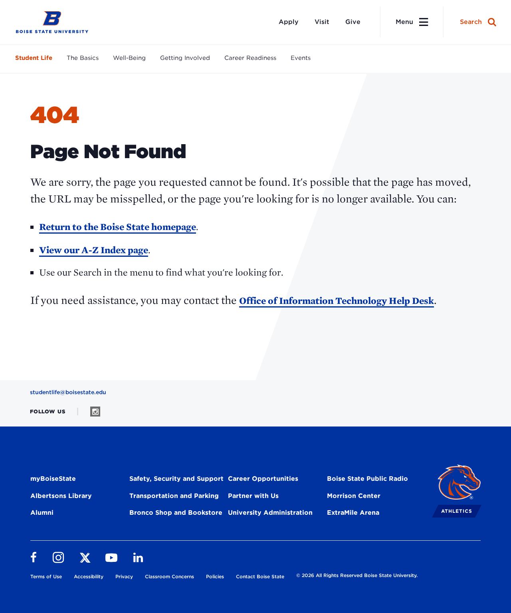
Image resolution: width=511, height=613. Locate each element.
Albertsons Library (61, 496)
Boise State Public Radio (367, 478)
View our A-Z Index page (93, 250)
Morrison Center (353, 496)
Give (352, 22)
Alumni (41, 512)
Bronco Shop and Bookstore (175, 512)
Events (301, 57)
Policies (215, 576)
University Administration (270, 512)
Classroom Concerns (169, 576)
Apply (289, 22)
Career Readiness (250, 57)
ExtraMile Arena (353, 512)
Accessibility (88, 576)
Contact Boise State (260, 576)
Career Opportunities (263, 478)
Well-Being (129, 57)
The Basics (83, 57)
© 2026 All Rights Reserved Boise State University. (357, 575)
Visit (322, 22)
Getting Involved (185, 57)
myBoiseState (53, 478)
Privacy (124, 576)
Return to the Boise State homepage (117, 226)
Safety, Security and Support (176, 478)
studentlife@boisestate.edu (68, 392)
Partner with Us (253, 496)
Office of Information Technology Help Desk (336, 300)
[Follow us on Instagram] (95, 412)
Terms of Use (46, 576)
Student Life (33, 57)
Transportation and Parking (174, 496)
